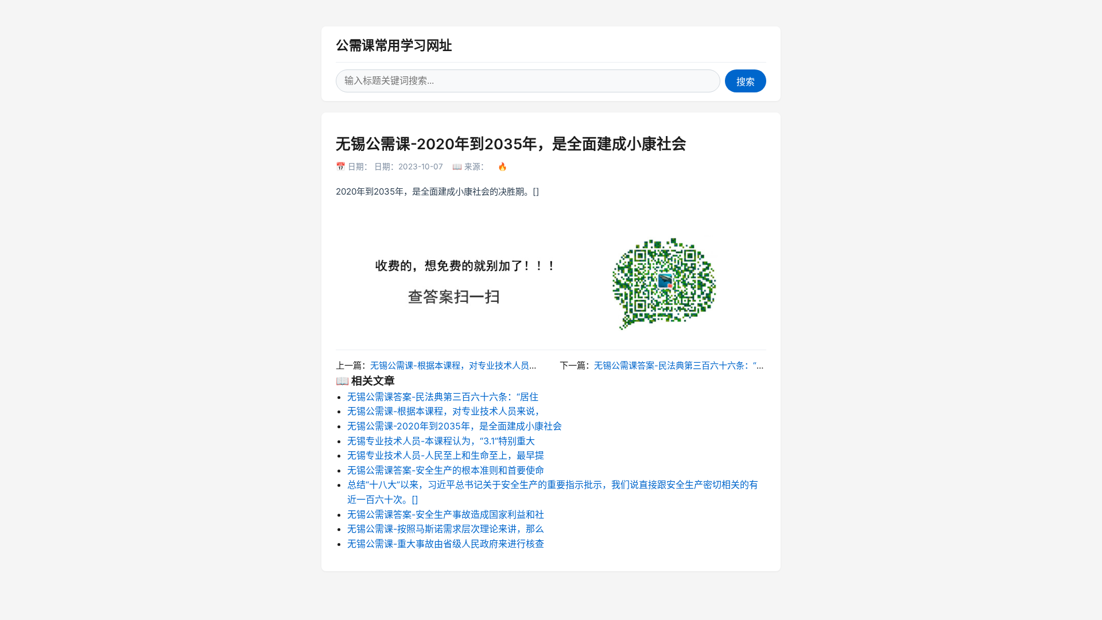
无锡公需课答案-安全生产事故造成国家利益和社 (445, 514)
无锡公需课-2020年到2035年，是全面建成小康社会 (454, 426)
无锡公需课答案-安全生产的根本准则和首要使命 (445, 470)
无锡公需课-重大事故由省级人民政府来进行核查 (445, 543)
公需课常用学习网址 (394, 45)
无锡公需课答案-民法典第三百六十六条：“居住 (684, 365)
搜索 (745, 82)
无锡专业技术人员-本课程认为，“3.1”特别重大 (441, 441)
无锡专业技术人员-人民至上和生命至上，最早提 (445, 455)
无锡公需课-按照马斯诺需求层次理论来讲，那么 (445, 528)
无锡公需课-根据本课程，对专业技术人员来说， (462, 365)
